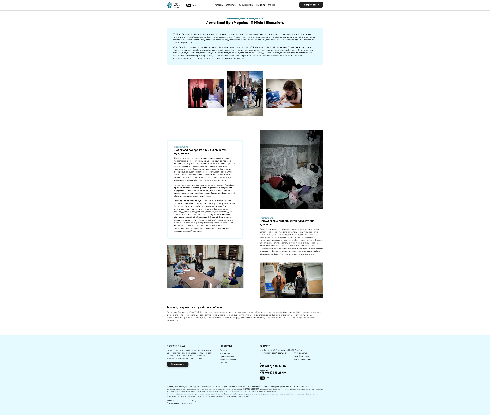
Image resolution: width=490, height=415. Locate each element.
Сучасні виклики (246, 5)
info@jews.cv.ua (300, 353)
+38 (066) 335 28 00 (273, 372)
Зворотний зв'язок (228, 360)
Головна (219, 5)
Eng (194, 5)
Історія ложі (230, 5)
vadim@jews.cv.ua (301, 356)
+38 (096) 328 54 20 (273, 366)
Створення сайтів (180, 403)
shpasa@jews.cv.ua (302, 359)
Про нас (271, 5)
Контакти (260, 5)
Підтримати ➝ (311, 4)
